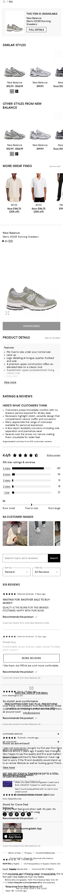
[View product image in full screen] (7, 313)
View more (10, 382)
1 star (7, 492)
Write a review (53, 455)
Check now (49, 794)
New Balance (34, 18)
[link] (15, 87)
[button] (31, 282)
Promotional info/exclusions (28, 794)
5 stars (7, 468)
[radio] (12, 91)
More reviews (31, 658)
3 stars (7, 480)
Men (11, 1)
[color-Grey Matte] (12, 91)
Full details (36, 29)
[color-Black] (16, 91)
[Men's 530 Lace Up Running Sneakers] (40, 65)
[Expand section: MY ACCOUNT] (31, 742)
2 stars (7, 486)
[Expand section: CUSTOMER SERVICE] (31, 734)
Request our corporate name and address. (34, 882)
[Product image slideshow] (31, 282)
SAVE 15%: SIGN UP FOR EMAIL (31, 693)
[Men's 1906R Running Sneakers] (15, 65)
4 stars (6, 474)
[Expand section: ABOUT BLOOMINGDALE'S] (31, 750)
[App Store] (13, 836)
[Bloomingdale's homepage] (4, 1)
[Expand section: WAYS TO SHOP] (31, 757)
